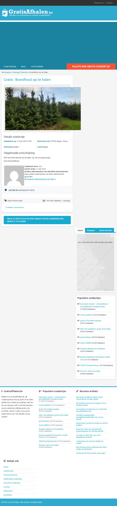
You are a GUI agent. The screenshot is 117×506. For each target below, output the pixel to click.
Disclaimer (8, 495)
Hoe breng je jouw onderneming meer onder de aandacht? (91, 448)
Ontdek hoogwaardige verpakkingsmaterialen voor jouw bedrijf (89, 417)
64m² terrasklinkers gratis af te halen (95, 329)
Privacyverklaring (10, 475)
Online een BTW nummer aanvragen (90, 453)
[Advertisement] (58, 42)
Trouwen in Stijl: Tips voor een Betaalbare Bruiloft (88, 436)
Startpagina (10, 66)
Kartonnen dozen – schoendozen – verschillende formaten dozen (53, 398)
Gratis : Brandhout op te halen (27, 79)
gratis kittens (85, 337)
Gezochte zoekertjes (12, 483)
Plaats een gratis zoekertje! (91, 66)
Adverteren (8, 491)
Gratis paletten (86, 315)
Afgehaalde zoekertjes (13, 479)
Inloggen (109, 3)
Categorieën (37, 66)
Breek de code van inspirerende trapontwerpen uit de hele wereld (89, 430)
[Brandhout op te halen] (43, 131)
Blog (23, 66)
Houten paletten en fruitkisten (92, 349)
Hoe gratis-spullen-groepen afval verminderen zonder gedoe (89, 398)
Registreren (99, 3)
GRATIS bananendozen (89, 365)
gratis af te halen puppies (90, 321)
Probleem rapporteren (15, 207)
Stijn (40, 166)
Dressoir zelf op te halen (90, 371)
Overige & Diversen (20, 72)
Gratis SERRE (85, 343)
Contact (7, 487)
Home (6, 467)
